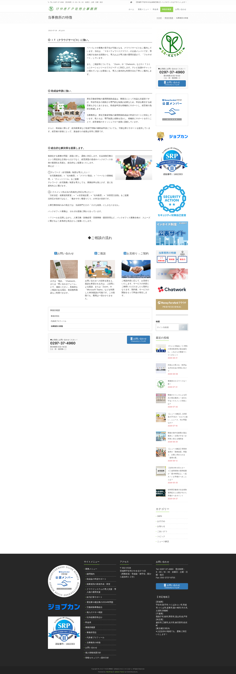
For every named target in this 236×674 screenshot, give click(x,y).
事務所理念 (55, 316)
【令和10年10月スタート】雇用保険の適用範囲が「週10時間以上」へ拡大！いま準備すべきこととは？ (177, 474)
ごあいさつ (162, 531)
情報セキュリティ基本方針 (97, 657)
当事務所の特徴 (57, 326)
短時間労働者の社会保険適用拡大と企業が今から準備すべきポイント (177, 493)
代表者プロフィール (58, 321)
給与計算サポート (94, 597)
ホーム (131, 9)
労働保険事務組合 (94, 607)
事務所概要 (166, 9)
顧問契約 (91, 574)
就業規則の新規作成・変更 (98, 584)
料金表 (155, 9)
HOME (159, 18)
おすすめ (161, 521)
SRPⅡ (159, 516)
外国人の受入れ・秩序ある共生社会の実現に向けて (177, 368)
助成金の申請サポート (96, 579)
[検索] (183, 327)
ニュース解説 (163, 541)
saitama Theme (119, 672)
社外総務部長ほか (94, 617)
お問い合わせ (180, 9)
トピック (161, 536)
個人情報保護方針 (93, 652)
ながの (62, 30)
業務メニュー (143, 9)
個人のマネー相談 (94, 612)
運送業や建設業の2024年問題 (100, 602)
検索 (158, 321)
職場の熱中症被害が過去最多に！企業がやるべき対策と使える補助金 (177, 436)
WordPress (109, 672)
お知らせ (161, 526)
